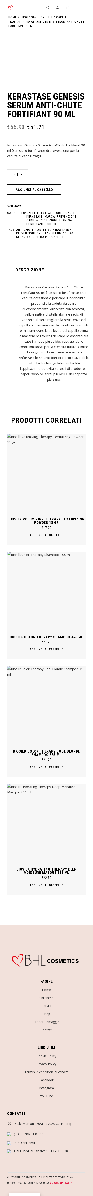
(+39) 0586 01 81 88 (28, 1134)
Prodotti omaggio (46, 1022)
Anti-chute (25, 229)
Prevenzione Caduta (32, 233)
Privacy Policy (46, 1064)
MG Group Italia (60, 1182)
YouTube (46, 1096)
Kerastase (34, 216)
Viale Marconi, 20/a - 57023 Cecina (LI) (43, 1123)
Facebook (46, 1080)
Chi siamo (46, 998)
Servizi (46, 1006)
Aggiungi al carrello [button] (46, 535)
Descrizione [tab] (29, 270)
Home (46, 990)
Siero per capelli (49, 237)
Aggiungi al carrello (34, 190)
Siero (51, 224)
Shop (46, 1014)
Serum (57, 233)
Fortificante (65, 213)
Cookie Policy (46, 1056)
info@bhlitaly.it (24, 1143)
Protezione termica (56, 220)
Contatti (46, 1030)
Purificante (35, 224)
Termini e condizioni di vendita (46, 1072)
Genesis (43, 229)
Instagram (46, 1088)
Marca (50, 216)
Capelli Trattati (39, 213)
